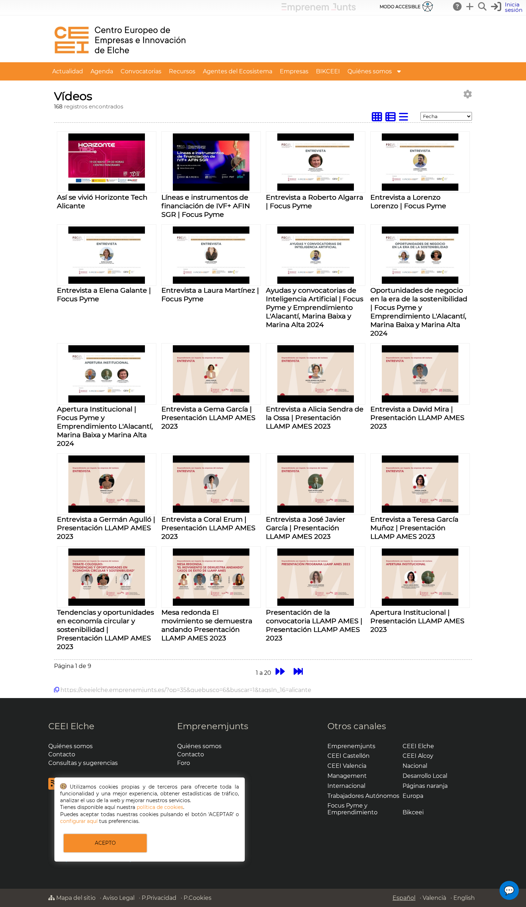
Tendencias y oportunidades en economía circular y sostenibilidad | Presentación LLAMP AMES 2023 (105, 629)
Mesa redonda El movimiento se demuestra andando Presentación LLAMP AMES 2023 (206, 625)
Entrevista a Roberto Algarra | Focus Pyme (314, 201)
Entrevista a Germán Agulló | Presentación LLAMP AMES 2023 (106, 528)
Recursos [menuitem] (182, 71)
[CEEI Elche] (119, 58)
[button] (507, 7)
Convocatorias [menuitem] (141, 71)
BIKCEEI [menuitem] (328, 71)
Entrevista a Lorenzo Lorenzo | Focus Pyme (408, 201)
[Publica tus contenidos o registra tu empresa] (470, 6)
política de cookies (160, 807)
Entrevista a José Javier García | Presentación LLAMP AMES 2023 (305, 528)
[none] (106, 188)
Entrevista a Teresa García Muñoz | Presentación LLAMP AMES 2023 (414, 528)
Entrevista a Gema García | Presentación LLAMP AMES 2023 (208, 417)
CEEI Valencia (346, 765)
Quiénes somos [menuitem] (369, 71)
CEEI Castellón (348, 755)
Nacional (415, 765)
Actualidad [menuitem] (67, 71)
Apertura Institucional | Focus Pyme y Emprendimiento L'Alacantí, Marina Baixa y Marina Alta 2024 (105, 426)
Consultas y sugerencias (83, 763)
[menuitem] (399, 71)
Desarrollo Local (425, 775)
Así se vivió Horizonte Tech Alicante (102, 201)
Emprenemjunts (212, 726)
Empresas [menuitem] (294, 71)
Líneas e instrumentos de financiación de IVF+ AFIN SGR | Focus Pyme (205, 206)
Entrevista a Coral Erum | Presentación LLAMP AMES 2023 (208, 528)
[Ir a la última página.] (298, 671)
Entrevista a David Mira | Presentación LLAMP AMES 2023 (417, 417)
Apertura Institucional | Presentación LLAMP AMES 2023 (417, 621)
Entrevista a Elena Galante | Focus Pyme (104, 294)
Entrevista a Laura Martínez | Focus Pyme (210, 294)
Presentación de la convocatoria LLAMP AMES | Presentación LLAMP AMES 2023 (314, 625)
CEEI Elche (71, 726)
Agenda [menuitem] (102, 71)
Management (347, 775)
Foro (183, 763)
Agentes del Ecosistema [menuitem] (237, 71)
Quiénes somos (70, 746)
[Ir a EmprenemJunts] (319, 10)
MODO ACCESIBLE (400, 6)
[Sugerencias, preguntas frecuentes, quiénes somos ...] (457, 6)
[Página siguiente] (280, 671)
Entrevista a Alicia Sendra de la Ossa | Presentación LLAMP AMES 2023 (315, 417)
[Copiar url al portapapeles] (56, 690)
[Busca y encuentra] (482, 6)
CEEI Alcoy (418, 755)
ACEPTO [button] (105, 843)
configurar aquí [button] (79, 821)
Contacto (61, 754)
